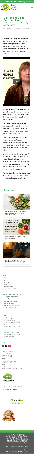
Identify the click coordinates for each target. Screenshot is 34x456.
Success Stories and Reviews (12, 326)
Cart (5, 280)
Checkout (6, 282)
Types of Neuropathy (10, 303)
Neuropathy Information (11, 297)
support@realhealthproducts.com (12, 368)
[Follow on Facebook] (3, 346)
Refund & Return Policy (10, 289)
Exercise (5, 28)
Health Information (13, 28)
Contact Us (7, 324)
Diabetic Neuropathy (10, 307)
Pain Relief (22, 28)
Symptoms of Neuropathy (11, 305)
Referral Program (9, 337)
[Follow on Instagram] (9, 346)
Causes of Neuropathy (10, 301)
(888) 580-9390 (18, 2)
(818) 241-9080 (8, 2)
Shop (5, 278)
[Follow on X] (6, 346)
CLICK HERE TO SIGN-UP (10, 389)
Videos (27, 28)
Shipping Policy (8, 286)
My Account (26, 2)
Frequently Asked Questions (12, 322)
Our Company (8, 318)
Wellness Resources (9, 320)
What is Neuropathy (9, 299)
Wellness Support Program (12, 334)
